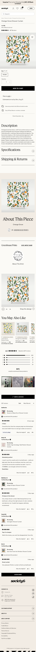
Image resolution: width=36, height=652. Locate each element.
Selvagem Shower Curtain (14, 521)
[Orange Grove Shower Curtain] (18, 290)
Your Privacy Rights (6, 638)
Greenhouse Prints (21, 230)
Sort (20, 403)
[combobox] (18, 14)
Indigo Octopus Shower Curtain (16, 485)
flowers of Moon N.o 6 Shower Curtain (17, 413)
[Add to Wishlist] (4, 324)
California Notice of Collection (8, 628)
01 (3, 309)
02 (6, 309)
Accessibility (4, 635)
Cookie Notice (4, 625)
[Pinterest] (33, 593)
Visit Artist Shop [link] (26, 245)
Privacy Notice (5, 623)
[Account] (13, 8)
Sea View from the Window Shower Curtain (19, 551)
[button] (8, 30)
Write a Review (22, 397)
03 (10, 309)
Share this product (17, 116)
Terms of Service (5, 630)
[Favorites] (17, 8)
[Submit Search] (4, 14)
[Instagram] (33, 590)
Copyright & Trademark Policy (8, 633)
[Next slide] (33, 237)
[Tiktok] (33, 597)
